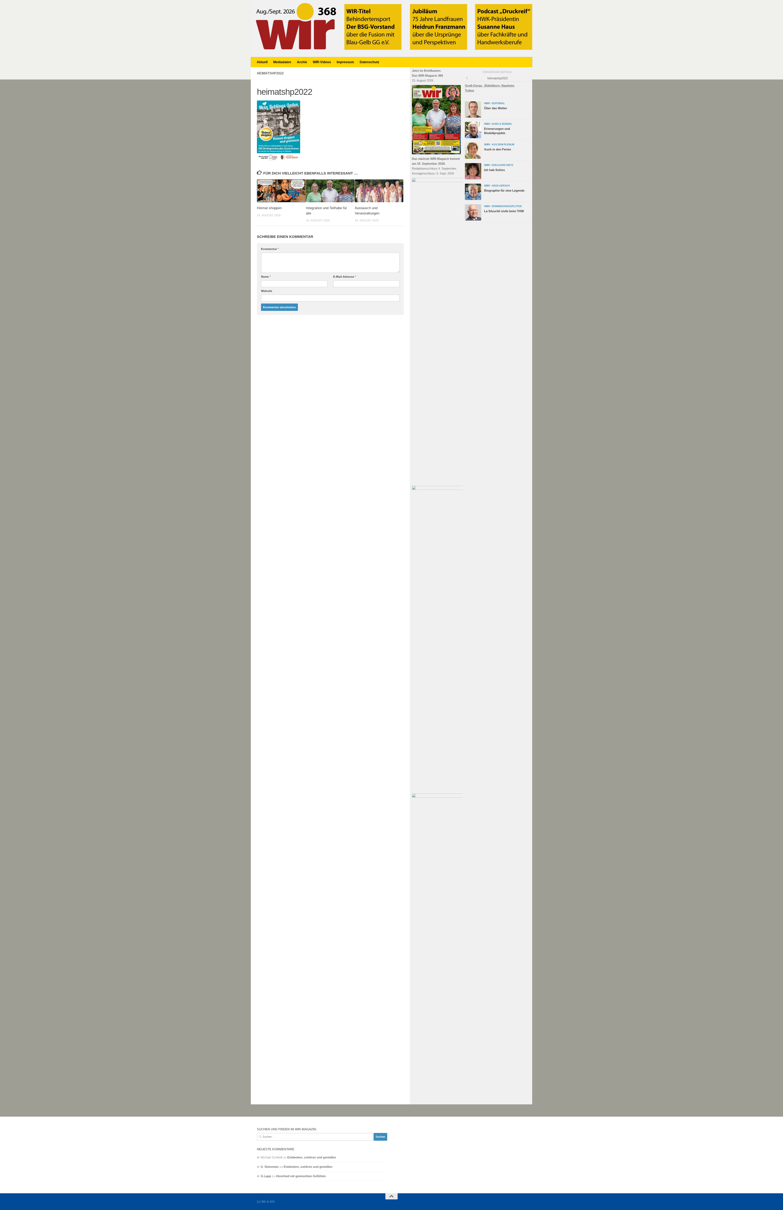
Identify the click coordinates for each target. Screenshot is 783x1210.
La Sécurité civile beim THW (504, 211)
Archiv (302, 62)
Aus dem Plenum (503, 144)
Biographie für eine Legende (504, 190)
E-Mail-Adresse (344, 276)
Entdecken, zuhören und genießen (311, 1157)
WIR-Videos (322, 62)
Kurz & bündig (502, 124)
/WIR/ (487, 103)
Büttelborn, (492, 85)
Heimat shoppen (269, 208)
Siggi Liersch (501, 185)
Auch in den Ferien (497, 149)
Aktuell (262, 62)
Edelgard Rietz (502, 165)
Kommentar (270, 249)
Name (266, 276)
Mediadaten (282, 62)
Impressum (345, 62)
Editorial (498, 103)
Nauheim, (508, 85)
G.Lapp (266, 1176)
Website (266, 291)
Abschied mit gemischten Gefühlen (301, 1176)
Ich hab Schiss (494, 170)
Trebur (469, 90)
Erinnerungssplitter (507, 206)
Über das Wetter (495, 108)
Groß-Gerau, (474, 85)
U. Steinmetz (270, 1166)
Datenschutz (369, 62)
